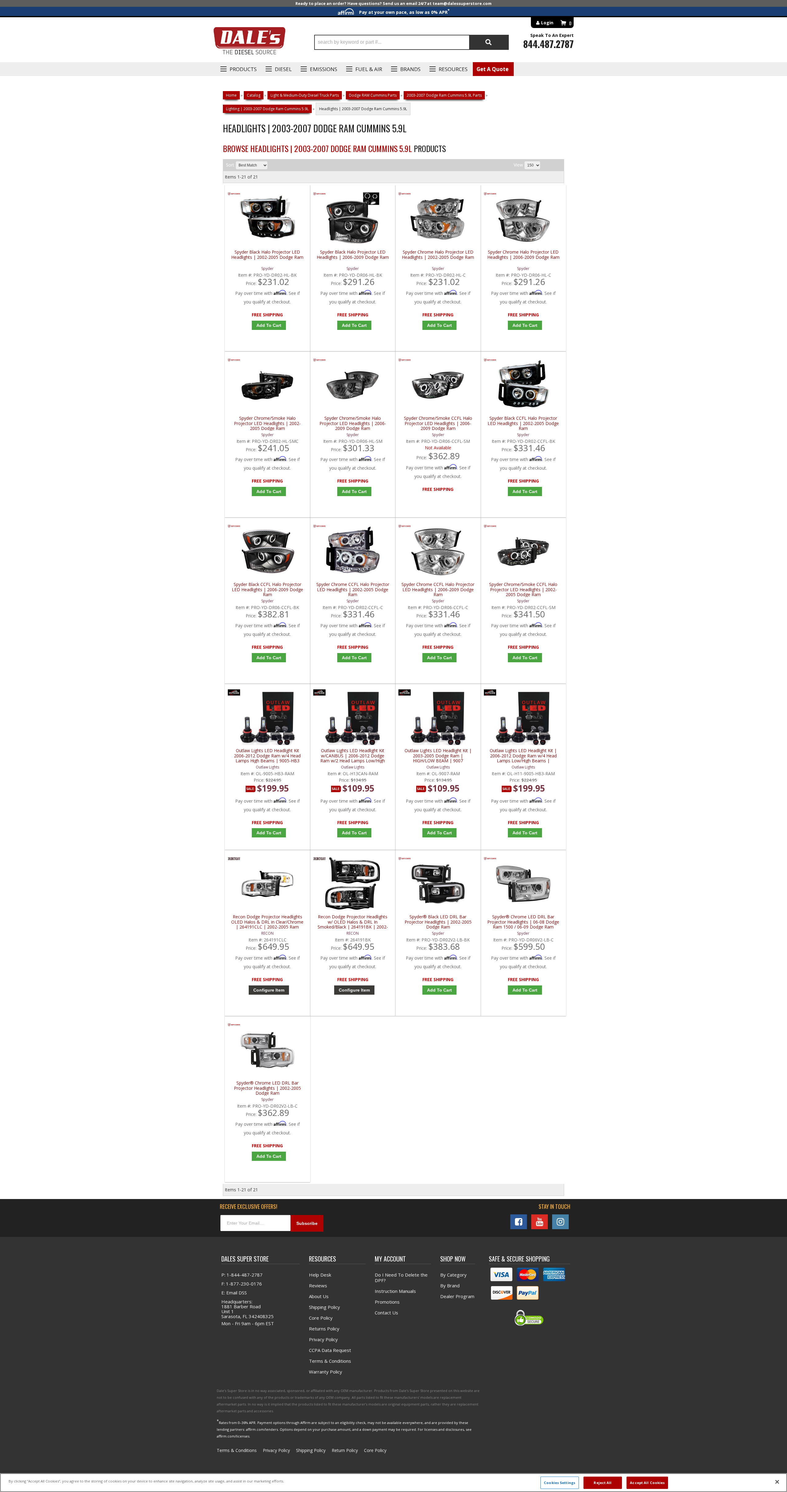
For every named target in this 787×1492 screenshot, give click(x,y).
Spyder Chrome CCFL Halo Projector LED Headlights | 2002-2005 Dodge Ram (352, 589)
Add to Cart (268, 325)
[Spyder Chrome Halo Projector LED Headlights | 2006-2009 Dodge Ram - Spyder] (490, 195)
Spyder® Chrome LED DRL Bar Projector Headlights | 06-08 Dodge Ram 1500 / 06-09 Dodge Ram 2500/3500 (523, 921)
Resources (453, 69)
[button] (411, 42)
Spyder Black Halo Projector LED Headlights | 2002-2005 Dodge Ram (267, 255)
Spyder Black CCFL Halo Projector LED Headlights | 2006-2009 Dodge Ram (267, 589)
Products (243, 69)
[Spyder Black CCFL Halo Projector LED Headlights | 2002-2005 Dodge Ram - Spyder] (490, 361)
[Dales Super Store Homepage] (249, 42)
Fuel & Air (368, 69)
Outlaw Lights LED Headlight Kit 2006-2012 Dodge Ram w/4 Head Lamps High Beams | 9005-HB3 (267, 755)
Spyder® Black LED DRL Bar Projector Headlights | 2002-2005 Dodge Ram (438, 921)
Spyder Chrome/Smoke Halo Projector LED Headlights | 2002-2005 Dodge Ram (267, 423)
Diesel (283, 69)
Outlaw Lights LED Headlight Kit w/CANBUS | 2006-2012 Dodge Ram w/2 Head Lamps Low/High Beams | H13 (352, 755)
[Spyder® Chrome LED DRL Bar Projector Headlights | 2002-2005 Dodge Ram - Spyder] (234, 1026)
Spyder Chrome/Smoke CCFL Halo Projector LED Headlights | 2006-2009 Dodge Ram (438, 423)
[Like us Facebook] (518, 1221)
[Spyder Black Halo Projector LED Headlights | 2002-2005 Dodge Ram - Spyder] (234, 195)
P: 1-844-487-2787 (242, 1275)
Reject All (602, 1482)
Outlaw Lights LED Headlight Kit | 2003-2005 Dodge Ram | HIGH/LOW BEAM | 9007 (438, 755)
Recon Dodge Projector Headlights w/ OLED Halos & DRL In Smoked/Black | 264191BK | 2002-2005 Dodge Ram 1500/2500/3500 (353, 921)
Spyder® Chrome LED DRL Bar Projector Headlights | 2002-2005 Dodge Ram (267, 1088)
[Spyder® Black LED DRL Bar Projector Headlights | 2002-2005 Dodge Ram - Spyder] (404, 860)
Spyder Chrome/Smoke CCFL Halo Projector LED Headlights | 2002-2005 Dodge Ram (523, 589)
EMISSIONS (323, 69)
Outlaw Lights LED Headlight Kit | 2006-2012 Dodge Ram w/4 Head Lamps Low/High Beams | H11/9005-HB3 (523, 755)
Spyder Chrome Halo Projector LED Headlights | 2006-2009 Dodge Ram (523, 255)
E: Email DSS (234, 1292)
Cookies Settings (559, 1482)
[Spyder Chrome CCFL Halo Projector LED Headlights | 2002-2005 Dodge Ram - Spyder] (319, 528)
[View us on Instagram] (560, 1221)
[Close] (777, 1482)
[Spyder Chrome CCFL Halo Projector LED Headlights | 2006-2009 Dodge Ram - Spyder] (404, 528)
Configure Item (268, 990)
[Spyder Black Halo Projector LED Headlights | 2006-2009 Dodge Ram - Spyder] (319, 195)
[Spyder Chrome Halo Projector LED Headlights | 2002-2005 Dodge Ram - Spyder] (404, 195)
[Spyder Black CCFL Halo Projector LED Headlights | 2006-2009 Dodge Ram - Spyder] (234, 528)
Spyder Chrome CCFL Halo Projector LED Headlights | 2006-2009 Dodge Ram (437, 589)
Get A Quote (492, 69)
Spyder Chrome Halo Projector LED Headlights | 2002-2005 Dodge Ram (438, 255)
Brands (410, 69)
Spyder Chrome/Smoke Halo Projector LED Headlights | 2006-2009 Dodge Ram (352, 423)
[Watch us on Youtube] (539, 1221)
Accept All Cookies (647, 1482)
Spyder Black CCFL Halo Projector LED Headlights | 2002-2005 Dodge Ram (523, 423)
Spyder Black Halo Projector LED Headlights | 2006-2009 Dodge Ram (353, 255)
